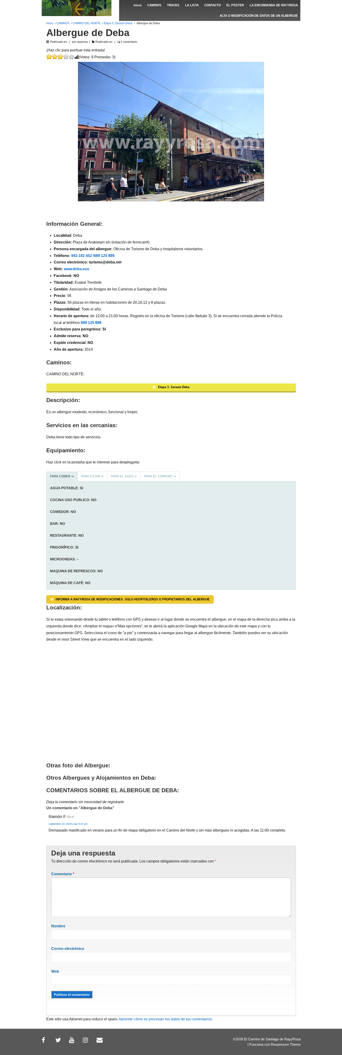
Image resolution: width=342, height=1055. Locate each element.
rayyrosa (82, 41)
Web (55, 971)
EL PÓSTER (235, 5)
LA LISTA (192, 5)
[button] (61, 476)
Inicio (138, 5)
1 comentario (129, 41)
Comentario (62, 874)
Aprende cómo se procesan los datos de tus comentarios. (166, 1019)
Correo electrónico (67, 949)
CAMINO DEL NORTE (87, 23)
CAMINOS (154, 5)
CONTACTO (212, 5)
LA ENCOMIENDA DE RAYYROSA (274, 5)
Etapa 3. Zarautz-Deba (118, 23)
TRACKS (173, 5)
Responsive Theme (286, 1044)
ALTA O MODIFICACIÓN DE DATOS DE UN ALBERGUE (259, 15)
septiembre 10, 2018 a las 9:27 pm (68, 823)
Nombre (58, 926)
